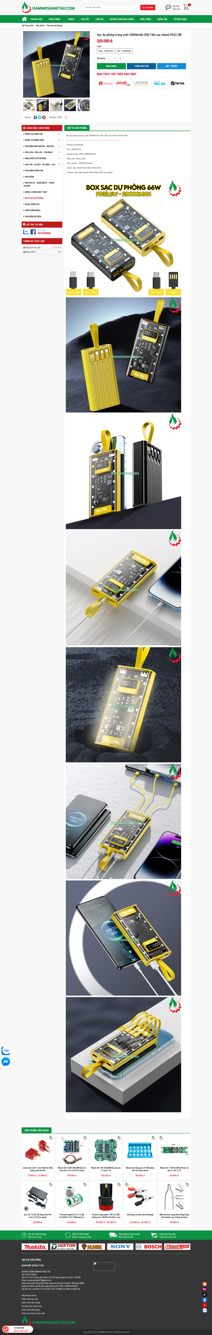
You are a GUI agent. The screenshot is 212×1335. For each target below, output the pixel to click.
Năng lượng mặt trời (36, 192)
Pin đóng (29, 176)
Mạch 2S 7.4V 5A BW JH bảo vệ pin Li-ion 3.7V (174, 1169)
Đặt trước (171, 66)
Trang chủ (36, 19)
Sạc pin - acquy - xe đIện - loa (40, 164)
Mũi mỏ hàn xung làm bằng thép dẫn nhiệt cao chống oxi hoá (174, 1216)
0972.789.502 (21, 1331)
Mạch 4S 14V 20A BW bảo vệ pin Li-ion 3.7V (106, 1169)
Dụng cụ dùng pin (33, 134)
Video (71, 19)
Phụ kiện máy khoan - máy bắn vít (41, 146)
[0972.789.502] (6, 1329)
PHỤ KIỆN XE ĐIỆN (33, 216)
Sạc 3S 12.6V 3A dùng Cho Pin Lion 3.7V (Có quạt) (37, 1216)
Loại (99, 46)
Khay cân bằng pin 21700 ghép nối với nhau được (140, 1169)
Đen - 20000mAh (124, 51)
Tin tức (85, 19)
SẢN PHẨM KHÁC (32, 210)
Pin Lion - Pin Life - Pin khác (39, 152)
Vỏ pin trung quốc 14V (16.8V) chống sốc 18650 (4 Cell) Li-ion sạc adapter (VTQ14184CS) (106, 1217)
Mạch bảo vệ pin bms (35, 158)
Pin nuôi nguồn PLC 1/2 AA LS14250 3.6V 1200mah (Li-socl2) (72, 1217)
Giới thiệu (145, 19)
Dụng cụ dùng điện (34, 140)
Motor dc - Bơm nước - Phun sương (39, 184)
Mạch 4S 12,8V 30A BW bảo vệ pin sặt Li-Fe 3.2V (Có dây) (72, 1169)
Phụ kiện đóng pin (34, 170)
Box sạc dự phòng (34, 198)
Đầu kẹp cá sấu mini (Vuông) (140, 1214)
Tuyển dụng (180, 19)
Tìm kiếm (149, 7)
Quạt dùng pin (32, 204)
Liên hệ (99, 19)
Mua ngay (111, 66)
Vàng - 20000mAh (106, 51)
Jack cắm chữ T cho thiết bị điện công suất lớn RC (37, 1169)
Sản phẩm (54, 19)
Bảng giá (162, 19)
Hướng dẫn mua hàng (122, 19)
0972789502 (44, 233)
